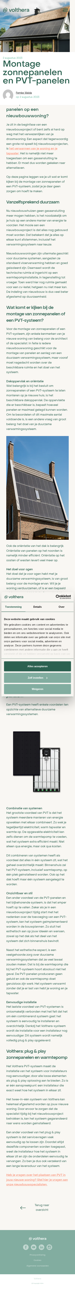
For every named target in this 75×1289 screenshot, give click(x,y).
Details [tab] (37, 606)
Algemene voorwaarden (38, 1266)
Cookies (37, 1260)
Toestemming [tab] (13, 606)
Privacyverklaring (37, 1255)
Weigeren (37, 689)
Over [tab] (62, 606)
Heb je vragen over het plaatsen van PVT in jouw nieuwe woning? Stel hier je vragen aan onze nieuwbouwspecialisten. (37, 1180)
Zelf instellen (35, 677)
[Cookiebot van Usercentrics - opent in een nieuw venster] (55, 597)
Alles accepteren (37, 666)
